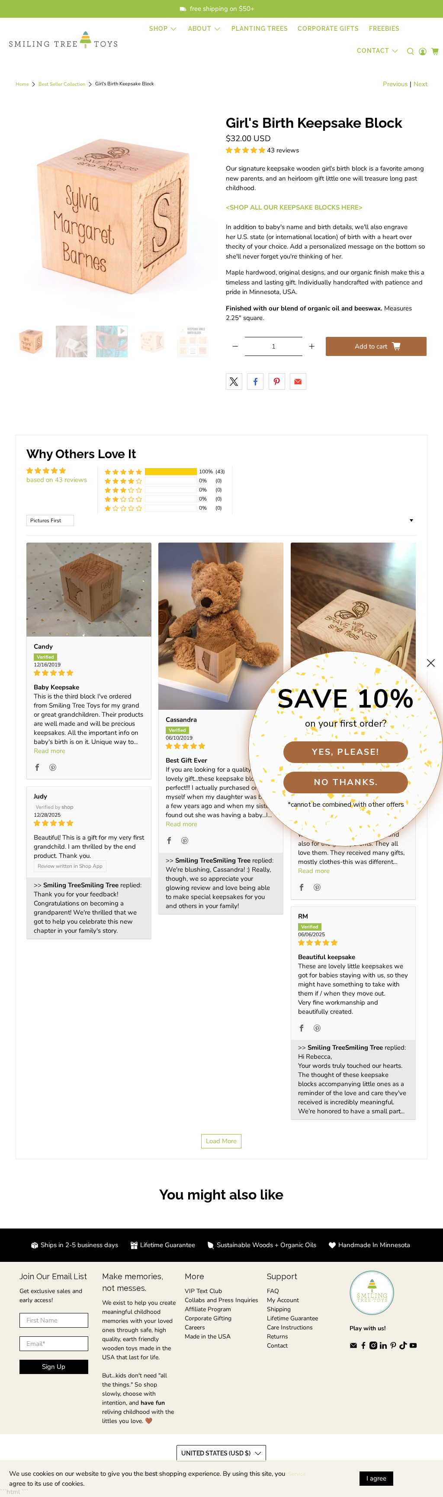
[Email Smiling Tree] (353, 1347)
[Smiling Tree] (63, 39)
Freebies (384, 28)
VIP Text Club (203, 1291)
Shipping (279, 1309)
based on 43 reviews (56, 479)
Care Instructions (290, 1327)
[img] (89, 673)
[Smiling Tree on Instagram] (373, 1347)
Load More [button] (221, 1141)
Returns (277, 1336)
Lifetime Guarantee (292, 1318)
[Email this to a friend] (298, 381)
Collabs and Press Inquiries (221, 1300)
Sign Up (53, 1366)
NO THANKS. (346, 782)
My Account (283, 1300)
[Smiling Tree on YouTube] (413, 1347)
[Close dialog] (431, 663)
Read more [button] (49, 751)
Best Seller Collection (62, 84)
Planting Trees (259, 28)
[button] (245, 150)
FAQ (273, 1291)
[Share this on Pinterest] (277, 381)
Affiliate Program (208, 1309)
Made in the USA (208, 1336)
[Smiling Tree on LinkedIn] (383, 1347)
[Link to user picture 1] (89, 590)
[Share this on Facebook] (255, 381)
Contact (277, 1346)
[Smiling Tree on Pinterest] (393, 1347)
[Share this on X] (234, 381)
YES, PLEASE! (345, 752)
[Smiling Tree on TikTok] (403, 1347)
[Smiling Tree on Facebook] (363, 1347)
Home (22, 84)
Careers (195, 1327)
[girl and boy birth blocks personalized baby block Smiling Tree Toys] (116, 216)
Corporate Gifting (208, 1318)
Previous (395, 84)
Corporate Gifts (328, 28)
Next (420, 84)
